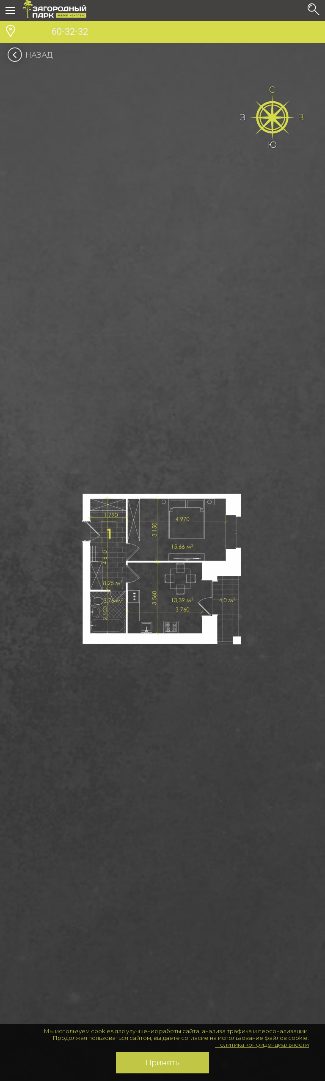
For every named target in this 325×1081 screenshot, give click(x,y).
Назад (39, 55)
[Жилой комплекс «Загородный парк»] (54, 10)
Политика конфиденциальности (262, 1044)
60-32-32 (55, 31)
